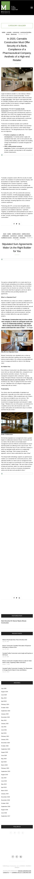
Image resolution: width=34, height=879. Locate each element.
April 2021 (4, 733)
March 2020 (4, 765)
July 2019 (3, 777)
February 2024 (5, 704)
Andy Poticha (4, 108)
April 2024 (4, 701)
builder (3, 32)
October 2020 (5, 746)
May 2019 (3, 784)
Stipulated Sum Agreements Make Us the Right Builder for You (17, 248)
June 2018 (4, 813)
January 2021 (5, 739)
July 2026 (3, 688)
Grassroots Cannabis (24, 194)
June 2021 (4, 730)
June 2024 (4, 694)
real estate (16, 237)
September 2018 (5, 806)
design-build (27, 235)
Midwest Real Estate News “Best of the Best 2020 (14, 639)
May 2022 (3, 720)
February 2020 (5, 768)
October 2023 (5, 707)
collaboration (5, 235)
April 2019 (4, 787)
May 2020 (3, 758)
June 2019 (4, 781)
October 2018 (5, 803)
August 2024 (4, 691)
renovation (22, 237)
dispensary (14, 34)
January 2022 (5, 723)
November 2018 (5, 800)
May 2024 (3, 698)
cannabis (9, 32)
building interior (26, 233)
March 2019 (4, 790)
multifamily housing (6, 237)
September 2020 (5, 749)
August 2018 (4, 809)
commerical (16, 32)
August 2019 (4, 774)
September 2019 (5, 771)
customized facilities (25, 32)
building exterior (16, 233)
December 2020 (5, 742)
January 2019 (5, 793)
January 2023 (5, 714)
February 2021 (5, 736)
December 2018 (5, 797)
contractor (20, 235)
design (8, 34)
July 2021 (3, 726)
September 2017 (5, 816)
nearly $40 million (7, 99)
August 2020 (4, 752)
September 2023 (5, 710)
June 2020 (4, 755)
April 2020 (4, 761)
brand (4, 233)
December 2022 (5, 717)
